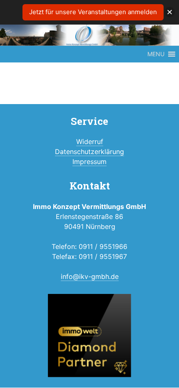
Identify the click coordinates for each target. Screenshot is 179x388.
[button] (155, 54)
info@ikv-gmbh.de (90, 276)
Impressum (89, 161)
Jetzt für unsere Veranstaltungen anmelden (93, 12)
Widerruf (89, 141)
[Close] (169, 12)
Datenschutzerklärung (89, 151)
